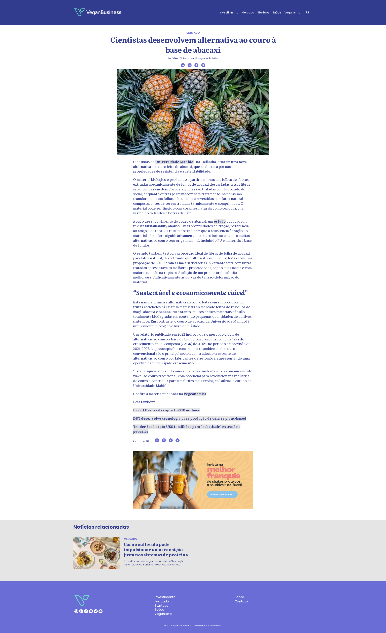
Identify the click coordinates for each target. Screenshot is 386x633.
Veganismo (292, 12)
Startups (263, 12)
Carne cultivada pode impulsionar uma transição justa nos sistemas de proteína (156, 549)
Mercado (248, 12)
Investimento (229, 12)
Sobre (239, 597)
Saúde (276, 12)
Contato (241, 601)
